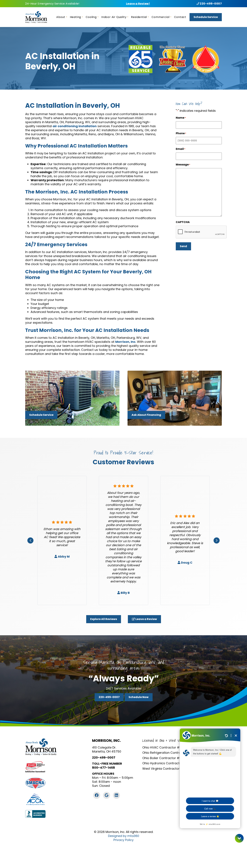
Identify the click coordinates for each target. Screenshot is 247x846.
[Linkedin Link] (116, 795)
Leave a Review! (138, 4)
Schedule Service (206, 17)
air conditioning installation (75, 126)
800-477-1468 (103, 767)
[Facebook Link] (96, 795)
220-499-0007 (210, 4)
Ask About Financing (146, 415)
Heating (75, 17)
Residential (139, 17)
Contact (180, 17)
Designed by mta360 (123, 836)
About (60, 17)
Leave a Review (146, 619)
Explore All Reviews (103, 619)
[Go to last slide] (30, 540)
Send (183, 246)
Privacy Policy (123, 840)
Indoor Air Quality (113, 17)
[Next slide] (217, 540)
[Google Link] (106, 795)
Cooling (91, 17)
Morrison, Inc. (126, 342)
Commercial (160, 17)
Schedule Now (139, 697)
